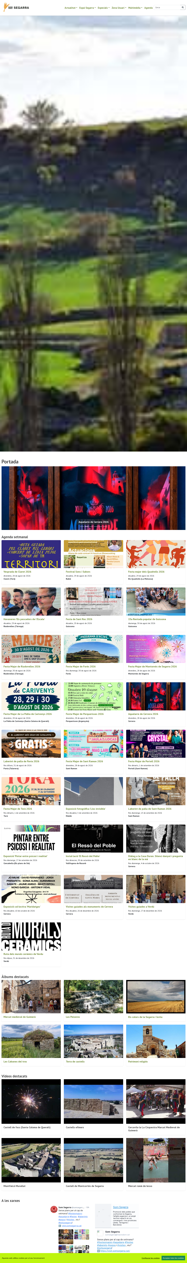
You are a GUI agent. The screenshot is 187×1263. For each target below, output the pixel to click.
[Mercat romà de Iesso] (155, 1160)
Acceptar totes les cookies (173, 1258)
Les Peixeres (73, 1017)
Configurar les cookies (151, 1258)
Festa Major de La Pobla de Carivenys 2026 (28, 714)
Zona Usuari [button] (118, 7)
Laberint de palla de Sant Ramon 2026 (149, 808)
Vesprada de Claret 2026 (17, 571)
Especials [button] (103, 7)
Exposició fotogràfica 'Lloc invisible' (86, 808)
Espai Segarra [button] (86, 7)
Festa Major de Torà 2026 (18, 808)
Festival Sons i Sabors (78, 571)
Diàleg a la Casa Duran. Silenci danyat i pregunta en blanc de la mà (155, 857)
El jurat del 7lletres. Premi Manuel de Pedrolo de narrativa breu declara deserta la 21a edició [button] (94, 522)
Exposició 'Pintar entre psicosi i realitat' (26, 856)
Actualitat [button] (70, 7)
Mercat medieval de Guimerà (20, 1017)
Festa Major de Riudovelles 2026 (22, 666)
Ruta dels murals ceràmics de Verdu (23, 954)
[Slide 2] (91, 526)
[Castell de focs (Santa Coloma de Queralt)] (31, 1101)
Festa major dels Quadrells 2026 (146, 571)
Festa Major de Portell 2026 (143, 761)
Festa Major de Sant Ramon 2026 (84, 761)
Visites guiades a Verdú (141, 906)
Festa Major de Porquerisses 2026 (85, 714)
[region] (93, 1258)
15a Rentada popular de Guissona (147, 619)
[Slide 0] (82, 526)
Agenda (148, 7)
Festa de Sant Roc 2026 (79, 619)
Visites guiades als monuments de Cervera (89, 906)
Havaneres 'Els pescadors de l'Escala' (24, 619)
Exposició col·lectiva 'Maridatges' (22, 906)
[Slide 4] (100, 526)
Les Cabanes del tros (15, 1061)
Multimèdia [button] (134, 7)
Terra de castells (75, 1061)
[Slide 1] (87, 526)
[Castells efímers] (93, 1101)
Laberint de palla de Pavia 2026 (21, 761)
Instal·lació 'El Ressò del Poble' (83, 856)
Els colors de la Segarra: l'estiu (145, 1017)
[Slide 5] (105, 526)
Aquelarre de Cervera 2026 (143, 714)
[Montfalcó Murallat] (31, 1160)
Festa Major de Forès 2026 (81, 666)
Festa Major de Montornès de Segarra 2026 (152, 666)
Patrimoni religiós (138, 1061)
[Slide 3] (96, 526)
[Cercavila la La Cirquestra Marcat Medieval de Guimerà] (155, 1101)
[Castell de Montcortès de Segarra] (93, 1160)
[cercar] (182, 7)
